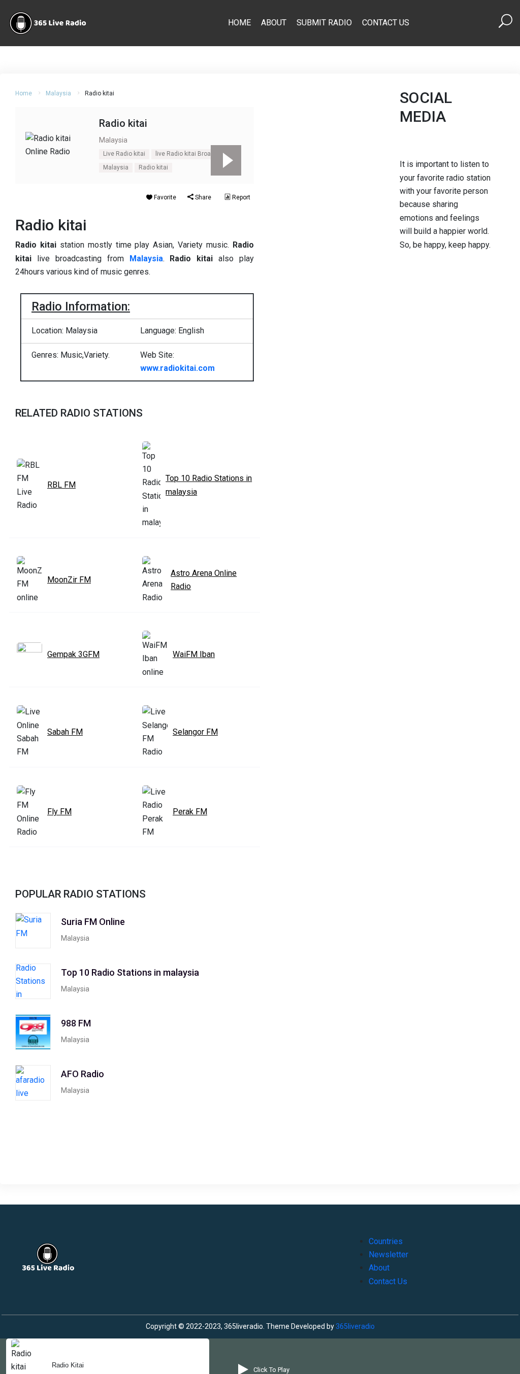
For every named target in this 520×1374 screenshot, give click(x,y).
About (273, 22)
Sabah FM (65, 732)
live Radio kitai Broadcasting (195, 153)
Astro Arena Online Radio (204, 579)
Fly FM (59, 811)
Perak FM (190, 811)
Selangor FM (195, 732)
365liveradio (355, 1326)
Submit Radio (324, 22)
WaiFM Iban (194, 654)
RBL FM (61, 485)
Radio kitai (153, 167)
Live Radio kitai (124, 153)
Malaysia (58, 93)
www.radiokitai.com (177, 368)
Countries (386, 1241)
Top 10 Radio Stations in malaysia (209, 484)
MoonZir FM (69, 580)
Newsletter (388, 1254)
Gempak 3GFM (73, 654)
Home (239, 22)
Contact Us (385, 22)
